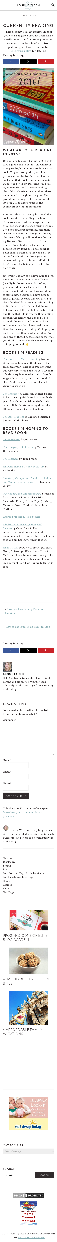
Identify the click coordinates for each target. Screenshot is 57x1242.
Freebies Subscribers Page (18, 877)
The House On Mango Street (20, 359)
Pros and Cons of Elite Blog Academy (25, 937)
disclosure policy (21, 51)
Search (7, 865)
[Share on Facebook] (11, 61)
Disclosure (9, 862)
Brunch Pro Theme (31, 1237)
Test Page (8, 892)
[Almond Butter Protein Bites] (28, 961)
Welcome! (9, 858)
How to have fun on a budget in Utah (28, 627)
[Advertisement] (28, 1067)
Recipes (7, 885)
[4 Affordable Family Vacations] (28, 1008)
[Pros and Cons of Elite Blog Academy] (28, 920)
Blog (5, 869)
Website (7, 783)
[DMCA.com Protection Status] (28, 1198)
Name (7, 760)
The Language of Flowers (18, 447)
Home (6, 881)
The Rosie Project (13, 417)
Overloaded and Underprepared (22, 493)
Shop (6, 888)
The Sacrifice (11, 393)
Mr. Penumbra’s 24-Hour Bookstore (24, 466)
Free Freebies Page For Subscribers (23, 873)
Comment (10, 720)
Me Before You (11, 439)
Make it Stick (10, 547)
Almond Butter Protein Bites (26, 981)
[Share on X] (28, 61)
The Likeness (11, 459)
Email (7, 771)
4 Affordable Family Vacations (22, 1031)
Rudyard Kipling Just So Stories (21, 516)
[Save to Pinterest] (46, 61)
